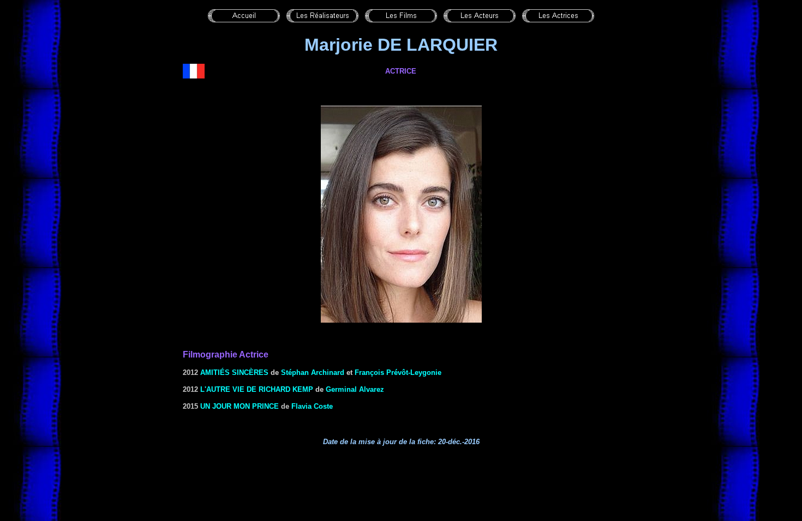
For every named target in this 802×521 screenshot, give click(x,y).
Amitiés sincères (234, 372)
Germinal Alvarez (355, 389)
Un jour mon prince (239, 406)
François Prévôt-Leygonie (398, 372)
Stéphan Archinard (312, 372)
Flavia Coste (312, 406)
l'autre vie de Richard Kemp (256, 389)
